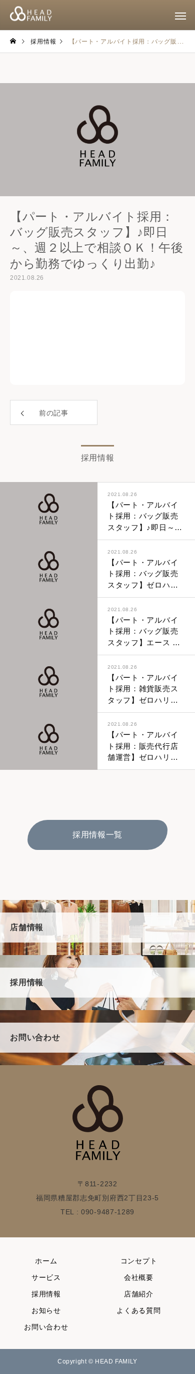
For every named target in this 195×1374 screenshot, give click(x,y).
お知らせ (46, 1310)
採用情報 (46, 1294)
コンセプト (139, 1261)
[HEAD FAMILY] (31, 15)
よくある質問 (138, 1310)
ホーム (46, 1261)
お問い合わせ (46, 1327)
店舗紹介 (139, 1294)
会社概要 (139, 1277)
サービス (46, 1277)
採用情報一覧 (97, 834)
